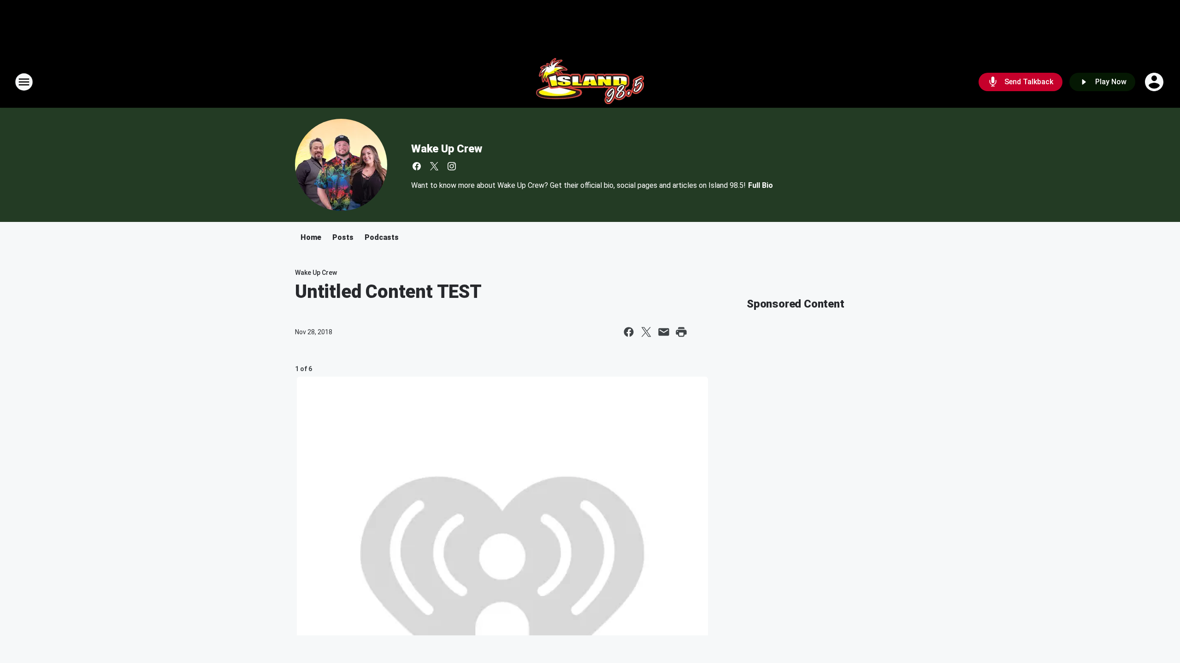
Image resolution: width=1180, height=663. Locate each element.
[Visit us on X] (434, 166)
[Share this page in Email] (663, 332)
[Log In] (1155, 82)
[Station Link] (590, 82)
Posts (343, 237)
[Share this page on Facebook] (628, 332)
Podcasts (382, 237)
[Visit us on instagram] (451, 166)
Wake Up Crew (446, 148)
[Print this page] (681, 332)
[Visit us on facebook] (416, 166)
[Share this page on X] (646, 332)
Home (311, 237)
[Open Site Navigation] (24, 82)
